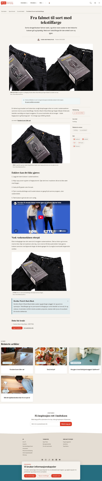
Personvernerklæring (28, 450)
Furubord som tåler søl (24, 120)
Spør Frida (45, 442)
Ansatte (25, 444)
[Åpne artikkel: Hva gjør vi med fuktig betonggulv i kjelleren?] (85, 356)
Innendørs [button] (24, 3)
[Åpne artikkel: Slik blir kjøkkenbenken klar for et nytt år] (17, 385)
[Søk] (90, 3)
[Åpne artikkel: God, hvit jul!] (51, 356)
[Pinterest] (52, 459)
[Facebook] (42, 459)
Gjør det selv (12, 11)
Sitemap (25, 455)
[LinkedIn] (56, 459)
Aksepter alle (56, 476)
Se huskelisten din (28, 328)
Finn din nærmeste (47, 446)
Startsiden (3, 11)
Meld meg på (65, 424)
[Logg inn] (95, 3)
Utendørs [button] (33, 3)
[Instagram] (45, 459)
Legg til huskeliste (17, 328)
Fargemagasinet (67, 442)
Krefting (75, 121)
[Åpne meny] (99, 3)
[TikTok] (49, 459)
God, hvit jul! (51, 369)
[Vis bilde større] (51, 67)
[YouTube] (59, 459)
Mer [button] (41, 3)
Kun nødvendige (30, 476)
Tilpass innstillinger (43, 476)
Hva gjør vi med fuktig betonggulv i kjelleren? (85, 369)
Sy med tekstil (20, 11)
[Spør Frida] (49, 3)
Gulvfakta (65, 444)
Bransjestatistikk (47, 444)
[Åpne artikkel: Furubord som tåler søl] (17, 356)
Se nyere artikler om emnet (32, 102)
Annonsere (25, 448)
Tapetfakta (65, 446)
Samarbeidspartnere (28, 446)
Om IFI (24, 442)
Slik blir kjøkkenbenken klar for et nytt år (17, 397)
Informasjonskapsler (27, 452)
